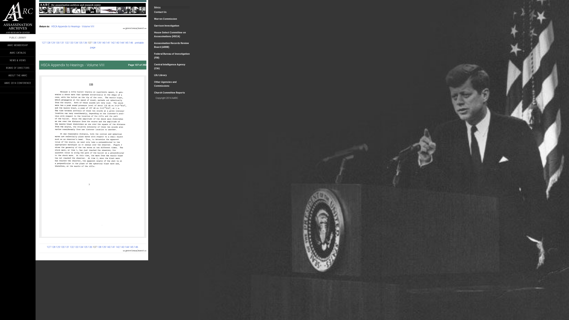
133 (71, 42)
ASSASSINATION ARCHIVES (17, 26)
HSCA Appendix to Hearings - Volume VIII (72, 26)
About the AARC (17, 75)
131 (62, 42)
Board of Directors (17, 68)
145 (126, 42)
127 (44, 42)
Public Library (17, 37)
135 (81, 42)
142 (113, 42)
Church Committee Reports (169, 92)
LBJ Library (160, 75)
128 (48, 42)
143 (117, 42)
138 (94, 42)
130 (58, 42)
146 (131, 42)
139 (99, 42)
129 (53, 42)
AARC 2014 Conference (17, 83)
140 (104, 42)
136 (85, 42)
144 (122, 42)
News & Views (18, 60)
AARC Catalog (18, 52)
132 (67, 42)
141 (108, 42)
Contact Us (160, 12)
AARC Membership (18, 45)
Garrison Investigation (166, 25)
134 (76, 42)
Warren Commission (165, 18)
